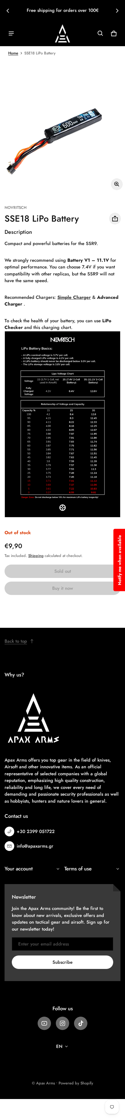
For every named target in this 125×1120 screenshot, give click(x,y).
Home (13, 53)
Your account (19, 868)
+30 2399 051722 (36, 831)
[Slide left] (8, 10)
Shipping (35, 555)
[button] (100, 33)
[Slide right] (117, 10)
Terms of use (78, 868)
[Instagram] (62, 1023)
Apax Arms (45, 1083)
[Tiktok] (80, 1023)
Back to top (16, 641)
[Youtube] (44, 1023)
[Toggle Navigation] (11, 33)
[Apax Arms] (62, 33)
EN (59, 1046)
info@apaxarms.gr (35, 846)
